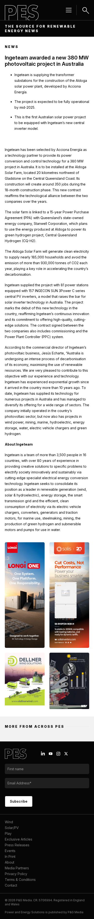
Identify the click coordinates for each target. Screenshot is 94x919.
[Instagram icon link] (58, 754)
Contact (11, 885)
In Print (10, 856)
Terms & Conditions (20, 879)
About (9, 862)
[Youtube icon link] (51, 753)
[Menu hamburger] (69, 10)
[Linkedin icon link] (43, 754)
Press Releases (17, 845)
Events (10, 851)
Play (8, 833)
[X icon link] (66, 754)
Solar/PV (12, 828)
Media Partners (17, 868)
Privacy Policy (16, 874)
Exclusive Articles (18, 839)
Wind (9, 822)
